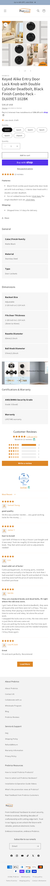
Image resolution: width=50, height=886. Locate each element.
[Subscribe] (38, 846)
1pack (7, 130)
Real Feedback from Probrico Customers (22, 795)
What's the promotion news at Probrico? (22, 789)
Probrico (16, 877)
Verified (23, 487)
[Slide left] (19, 71)
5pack (41, 130)
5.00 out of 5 (32, 436)
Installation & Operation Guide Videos (21, 784)
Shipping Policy (11, 739)
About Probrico (11, 688)
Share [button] (6, 218)
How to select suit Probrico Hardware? (21, 778)
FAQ (6, 733)
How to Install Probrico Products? (19, 772)
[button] (5, 11)
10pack (19, 135)
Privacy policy (37, 877)
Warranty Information (14, 750)
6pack (7, 135)
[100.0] (24, 478)
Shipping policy (24, 881)
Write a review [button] (25, 463)
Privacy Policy (10, 756)
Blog (7, 711)
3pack (30, 130)
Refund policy (25, 877)
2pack (18, 130)
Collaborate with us (13, 700)
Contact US (9, 694)
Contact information (39, 881)
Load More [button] (25, 664)
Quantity (5, 141)
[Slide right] (30, 71)
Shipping (4, 108)
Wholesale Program (13, 706)
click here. (36, 196)
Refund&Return (11, 744)
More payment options (25, 169)
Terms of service (11, 881)
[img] (8, 501)
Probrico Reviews (12, 717)
